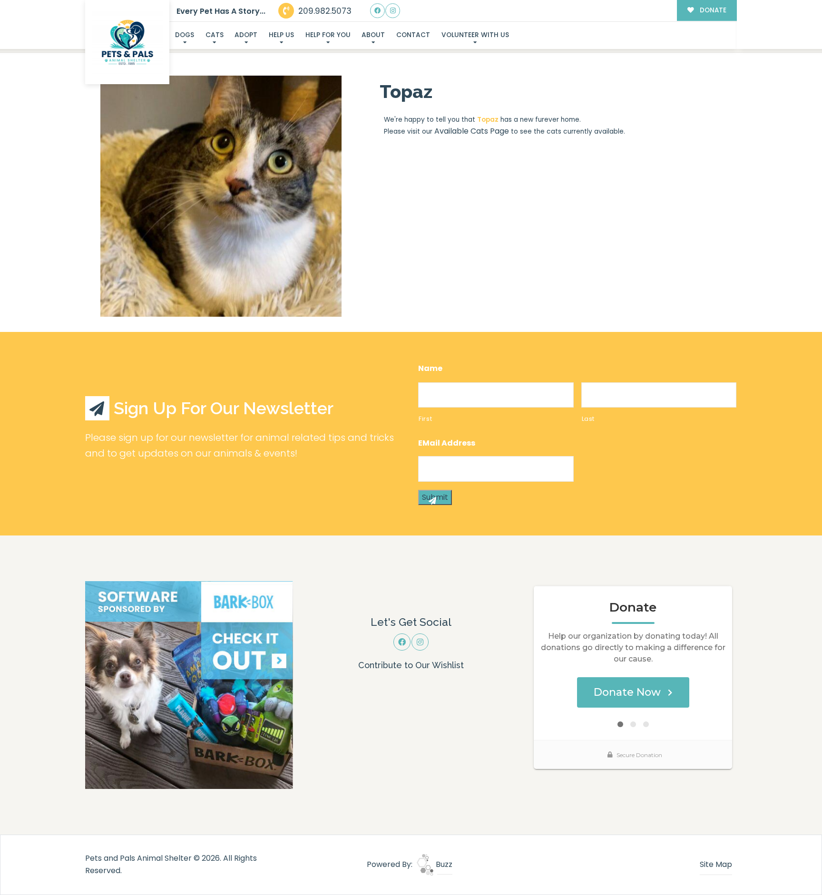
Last (588, 418)
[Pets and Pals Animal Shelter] (127, 42)
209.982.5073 (324, 11)
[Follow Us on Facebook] (377, 10)
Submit (435, 497)
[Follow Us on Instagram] (392, 10)
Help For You (328, 34)
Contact (413, 34)
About (373, 34)
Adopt (246, 34)
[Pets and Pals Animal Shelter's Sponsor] (189, 684)
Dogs (184, 34)
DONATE (712, 10)
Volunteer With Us (475, 34)
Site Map (716, 864)
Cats (215, 34)
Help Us (281, 34)
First (425, 418)
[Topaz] (221, 196)
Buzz (443, 864)
